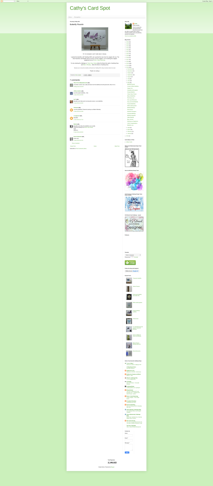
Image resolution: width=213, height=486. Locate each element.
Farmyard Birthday (131, 113)
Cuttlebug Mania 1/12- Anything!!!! (133, 387)
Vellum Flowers (136, 286)
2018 (127, 57)
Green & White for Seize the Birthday (137, 335)
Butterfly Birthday (131, 107)
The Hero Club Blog (131, 425)
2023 (127, 47)
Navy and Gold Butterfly (132, 101)
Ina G (75, 99)
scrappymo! (76, 115)
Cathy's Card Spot (90, 8)
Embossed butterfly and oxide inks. (137, 295)
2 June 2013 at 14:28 (78, 111)
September (130, 74)
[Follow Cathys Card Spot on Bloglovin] (132, 271)
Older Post (117, 146)
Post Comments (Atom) (81, 148)
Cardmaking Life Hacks (131, 402)
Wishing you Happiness (132, 121)
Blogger (112, 467)
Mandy (75, 124)
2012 (127, 136)
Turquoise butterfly (137, 278)
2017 (127, 59)
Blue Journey (130, 119)
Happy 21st (129, 88)
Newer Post (73, 146)
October (129, 72)
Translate (136, 257)
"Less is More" (130, 363)
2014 (127, 65)
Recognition (77, 17)
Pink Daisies (130, 109)
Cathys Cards (129, 142)
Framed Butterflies (131, 103)
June (128, 80)
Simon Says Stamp (92, 63)
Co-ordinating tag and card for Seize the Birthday (138, 328)
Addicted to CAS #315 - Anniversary (134, 371)
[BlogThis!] (86, 75)
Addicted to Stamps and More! (134, 374)
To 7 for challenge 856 (131, 379)
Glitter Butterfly (130, 117)
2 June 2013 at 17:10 (78, 119)
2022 (127, 49)
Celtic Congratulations (132, 123)
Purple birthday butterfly (136, 311)
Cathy (135, 23)
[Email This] (84, 75)
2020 (127, 53)
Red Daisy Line (130, 97)
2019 (127, 55)
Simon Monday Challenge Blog (134, 409)
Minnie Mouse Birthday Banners (137, 343)
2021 (127, 51)
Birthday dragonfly (131, 115)
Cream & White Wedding (132, 86)
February (129, 131)
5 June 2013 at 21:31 (78, 140)
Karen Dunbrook (77, 136)
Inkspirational (130, 390)
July (128, 78)
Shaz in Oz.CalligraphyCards (80, 82)
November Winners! (131, 368)
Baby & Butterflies (131, 96)
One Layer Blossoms (132, 99)
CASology (129, 381)
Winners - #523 (130, 375)
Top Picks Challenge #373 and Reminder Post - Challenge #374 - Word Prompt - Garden (133, 392)
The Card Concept (131, 420)
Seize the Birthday (131, 404)
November (129, 71)
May (128, 82)
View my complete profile (130, 36)
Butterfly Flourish (131, 84)
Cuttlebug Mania (130, 386)
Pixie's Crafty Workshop (99, 60)
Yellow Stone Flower (132, 94)
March (129, 129)
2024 (127, 46)
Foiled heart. (136, 318)
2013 (127, 67)
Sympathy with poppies (132, 90)
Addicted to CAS (130, 370)
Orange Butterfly (131, 92)
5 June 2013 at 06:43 (78, 132)
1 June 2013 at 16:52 (78, 103)
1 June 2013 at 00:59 (78, 94)
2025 (127, 44)
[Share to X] (87, 75)
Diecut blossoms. (137, 351)
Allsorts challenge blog (132, 378)
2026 (127, 42)
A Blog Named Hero (131, 367)
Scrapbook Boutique (131, 401)
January (129, 133)
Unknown (76, 107)
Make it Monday (87, 64)
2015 (127, 63)
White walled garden (132, 105)
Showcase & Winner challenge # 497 (134, 364)
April (128, 127)
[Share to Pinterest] (91, 75)
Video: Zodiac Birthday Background (134, 426)
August (129, 76)
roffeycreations (77, 91)
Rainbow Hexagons (131, 111)
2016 (127, 61)
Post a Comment (75, 143)
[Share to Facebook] (89, 75)
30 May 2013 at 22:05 (78, 86)
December (129, 69)
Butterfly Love (130, 125)
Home (70, 17)
